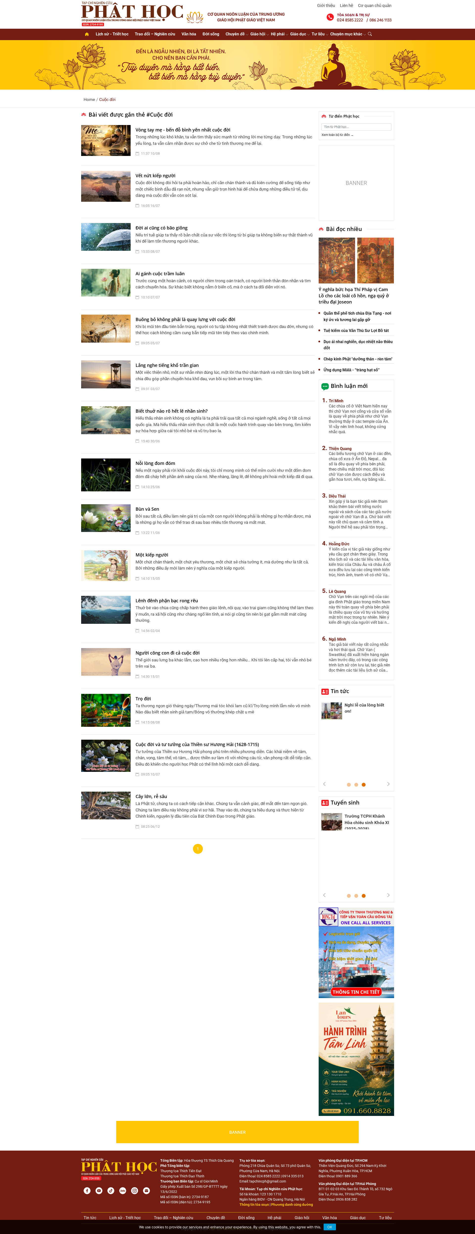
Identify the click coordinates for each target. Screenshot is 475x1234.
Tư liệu (318, 34)
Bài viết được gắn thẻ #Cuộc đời (131, 114)
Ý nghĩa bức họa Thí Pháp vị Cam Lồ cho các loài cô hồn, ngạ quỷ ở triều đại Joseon (354, 295)
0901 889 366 (346, 1176)
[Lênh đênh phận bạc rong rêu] (107, 617)
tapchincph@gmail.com (267, 1181)
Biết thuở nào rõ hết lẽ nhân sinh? (172, 411)
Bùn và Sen (147, 509)
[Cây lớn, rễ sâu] (107, 813)
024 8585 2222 (268, 1176)
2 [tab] (356, 784)
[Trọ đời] (107, 712)
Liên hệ (346, 5)
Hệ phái (278, 34)
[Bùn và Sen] (107, 522)
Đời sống (211, 34)
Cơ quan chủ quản (374, 5)
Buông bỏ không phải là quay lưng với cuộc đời (185, 319)
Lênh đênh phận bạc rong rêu (167, 601)
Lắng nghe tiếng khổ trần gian (167, 365)
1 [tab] (348, 784)
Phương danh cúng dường (292, 1205)
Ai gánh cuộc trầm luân (160, 274)
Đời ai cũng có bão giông (162, 228)
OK (329, 1227)
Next (388, 784)
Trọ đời (143, 699)
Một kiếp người (152, 555)
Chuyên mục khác (346, 34)
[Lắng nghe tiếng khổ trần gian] (107, 378)
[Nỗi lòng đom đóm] (107, 476)
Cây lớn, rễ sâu (151, 796)
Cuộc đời (107, 99)
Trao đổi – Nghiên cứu (155, 34)
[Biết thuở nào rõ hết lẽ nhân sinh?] (107, 427)
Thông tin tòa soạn (254, 1205)
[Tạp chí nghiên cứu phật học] (132, 13)
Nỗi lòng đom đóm (155, 463)
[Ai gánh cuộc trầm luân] (107, 286)
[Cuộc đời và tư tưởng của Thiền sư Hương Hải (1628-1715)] (107, 761)
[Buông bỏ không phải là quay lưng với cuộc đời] (107, 332)
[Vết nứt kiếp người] (107, 192)
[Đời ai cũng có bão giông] (107, 241)
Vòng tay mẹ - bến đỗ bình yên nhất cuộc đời (183, 130)
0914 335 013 (293, 1176)
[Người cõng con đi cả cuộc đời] (107, 666)
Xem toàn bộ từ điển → (338, 135)
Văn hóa (189, 34)
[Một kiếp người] (107, 568)
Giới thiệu (326, 5)
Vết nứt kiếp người (155, 175)
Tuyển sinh (345, 802)
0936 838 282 (346, 1199)
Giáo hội (257, 34)
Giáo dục (298, 34)
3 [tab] (363, 784)
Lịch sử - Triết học (112, 34)
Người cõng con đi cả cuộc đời (168, 653)
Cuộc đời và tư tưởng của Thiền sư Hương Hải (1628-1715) (197, 744)
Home (89, 99)
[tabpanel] (356, 741)
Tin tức (340, 691)
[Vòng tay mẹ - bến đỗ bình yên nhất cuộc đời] (107, 143)
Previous (324, 784)
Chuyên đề (235, 34)
